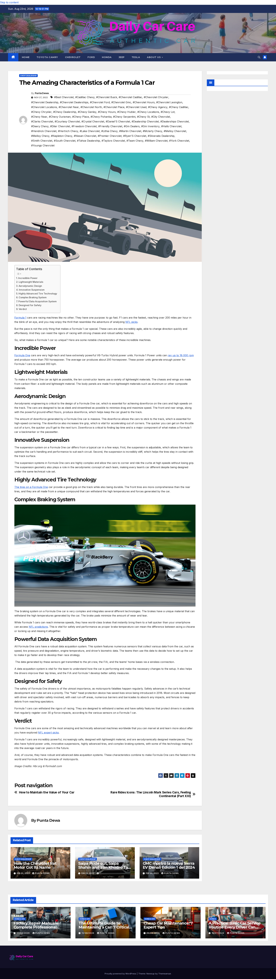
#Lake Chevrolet (90, 131)
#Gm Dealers (132, 126)
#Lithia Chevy (109, 131)
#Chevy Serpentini (124, 116)
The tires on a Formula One (31, 487)
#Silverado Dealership (161, 135)
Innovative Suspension (32, 289)
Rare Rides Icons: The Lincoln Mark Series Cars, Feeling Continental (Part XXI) (151, 794)
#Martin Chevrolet (130, 131)
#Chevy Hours (107, 111)
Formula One (22, 355)
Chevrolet (73, 57)
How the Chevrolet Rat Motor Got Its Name (35, 865)
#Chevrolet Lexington (169, 102)
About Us (154, 57)
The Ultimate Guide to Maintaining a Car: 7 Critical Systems (104, 927)
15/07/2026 (218, 933)
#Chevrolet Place (113, 107)
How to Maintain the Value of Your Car (46, 792)
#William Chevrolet (156, 140)
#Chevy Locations (148, 111)
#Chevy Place (80, 116)
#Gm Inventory (150, 126)
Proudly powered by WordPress (121, 973)
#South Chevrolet (64, 140)
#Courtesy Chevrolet (67, 121)
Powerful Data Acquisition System (37, 301)
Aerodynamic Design (30, 286)
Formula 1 (20, 317)
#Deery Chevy (40, 126)
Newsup (150, 973)
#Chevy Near (39, 116)
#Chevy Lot (168, 111)
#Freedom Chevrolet (84, 126)
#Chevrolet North (91, 107)
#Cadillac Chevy (85, 97)
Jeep (122, 57)
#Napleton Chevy (61, 135)
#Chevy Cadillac (178, 107)
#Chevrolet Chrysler (156, 97)
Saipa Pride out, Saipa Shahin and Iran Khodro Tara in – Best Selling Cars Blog (105, 867)
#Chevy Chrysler (41, 111)
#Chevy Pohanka (101, 116)
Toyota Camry (47, 57)
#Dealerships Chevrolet (174, 121)
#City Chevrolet (160, 116)
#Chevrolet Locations (44, 107)
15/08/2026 (88, 933)
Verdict (23, 309)
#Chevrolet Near (69, 107)
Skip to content (9, 2)
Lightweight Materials (31, 282)
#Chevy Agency (157, 107)
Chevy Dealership (28, 76)
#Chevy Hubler (126, 111)
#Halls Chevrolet (171, 126)
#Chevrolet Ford (100, 102)
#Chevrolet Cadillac (130, 97)
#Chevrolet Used (136, 107)
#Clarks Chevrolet (42, 121)
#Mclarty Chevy (152, 131)
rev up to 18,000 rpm (181, 355)
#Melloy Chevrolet (175, 131)
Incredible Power (28, 278)
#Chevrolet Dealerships (74, 102)
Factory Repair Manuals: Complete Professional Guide (36, 927)
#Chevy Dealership (64, 111)
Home (26, 57)
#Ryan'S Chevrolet (134, 135)
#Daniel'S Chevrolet (118, 121)
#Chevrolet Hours (144, 102)
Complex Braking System (32, 297)
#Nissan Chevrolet (85, 135)
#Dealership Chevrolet (145, 121)
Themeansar (164, 973)
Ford (91, 57)
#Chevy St (143, 116)
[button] (259, 57)
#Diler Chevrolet (60, 126)
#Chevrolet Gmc (121, 102)
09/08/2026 (153, 933)
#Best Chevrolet (64, 97)
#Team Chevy (134, 140)
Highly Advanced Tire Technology (38, 293)
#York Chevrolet (179, 140)
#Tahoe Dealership (88, 140)
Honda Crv (20, 919)
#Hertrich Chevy (68, 131)
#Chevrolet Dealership (44, 102)
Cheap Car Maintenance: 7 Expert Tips (168, 925)
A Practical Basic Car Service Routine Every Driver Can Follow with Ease (235, 927)
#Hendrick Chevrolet (43, 131)
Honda (107, 57)
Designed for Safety (30, 305)
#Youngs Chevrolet (42, 145)
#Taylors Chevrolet (113, 140)
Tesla (136, 57)
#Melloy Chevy (40, 135)
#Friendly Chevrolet (110, 126)
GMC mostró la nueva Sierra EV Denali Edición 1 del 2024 (169, 865)
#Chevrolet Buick (106, 97)
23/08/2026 (23, 933)
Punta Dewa (42, 93)
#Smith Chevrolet (41, 140)
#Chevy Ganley (87, 111)
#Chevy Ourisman (60, 116)
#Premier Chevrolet (110, 135)
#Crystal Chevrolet (92, 121)
